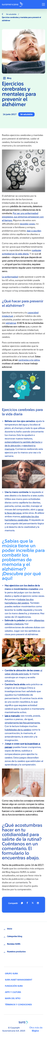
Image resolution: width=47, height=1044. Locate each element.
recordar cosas (27, 224)
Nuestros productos (16, 952)
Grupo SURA (11, 974)
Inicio (9, 929)
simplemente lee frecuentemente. (22, 723)
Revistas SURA (13, 944)
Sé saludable (11, 14)
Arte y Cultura (13, 992)
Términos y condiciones (18, 1005)
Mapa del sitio (12, 998)
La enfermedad (10, 277)
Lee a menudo (12, 716)
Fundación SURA (14, 986)
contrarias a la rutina (29, 360)
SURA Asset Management (18, 980)
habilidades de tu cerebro (18, 730)
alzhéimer (11, 323)
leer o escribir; (34, 231)
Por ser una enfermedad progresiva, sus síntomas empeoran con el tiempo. (23, 216)
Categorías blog (14, 936)
